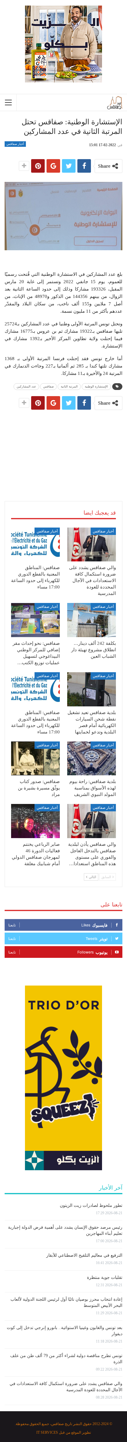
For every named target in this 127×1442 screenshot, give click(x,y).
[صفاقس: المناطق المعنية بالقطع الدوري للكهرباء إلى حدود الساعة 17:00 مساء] (35, 545)
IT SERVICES (47, 1432)
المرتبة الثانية (69, 386)
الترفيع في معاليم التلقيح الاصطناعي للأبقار (84, 1255)
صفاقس (48, 386)
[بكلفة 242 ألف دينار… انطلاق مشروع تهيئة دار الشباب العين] (91, 620)
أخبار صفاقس (15, 144)
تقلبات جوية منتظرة (104, 1277)
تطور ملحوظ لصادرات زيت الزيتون (91, 1205)
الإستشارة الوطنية (96, 386)
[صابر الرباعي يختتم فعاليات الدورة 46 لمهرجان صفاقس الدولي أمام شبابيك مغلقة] (35, 821)
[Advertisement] (63, 448)
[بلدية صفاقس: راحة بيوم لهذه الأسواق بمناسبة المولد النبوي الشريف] (91, 758)
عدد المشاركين (26, 386)
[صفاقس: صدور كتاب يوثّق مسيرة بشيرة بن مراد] (35, 758)
